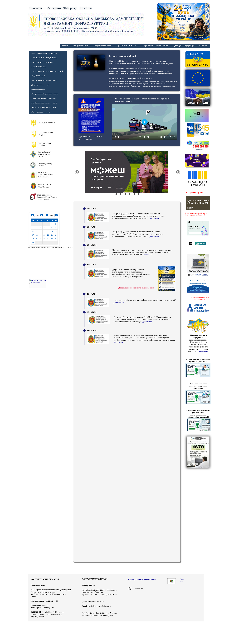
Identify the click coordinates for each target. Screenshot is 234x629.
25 (37, 239)
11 (37, 231)
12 (40, 231)
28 (48, 239)
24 (33, 239)
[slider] (127, 137)
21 (48, 235)
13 (44, 231)
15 (52, 231)
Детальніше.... (148, 322)
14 (48, 231)
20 (44, 235)
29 (52, 239)
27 (44, 239)
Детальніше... (203, 351)
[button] (77, 172)
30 (56, 239)
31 (33, 242)
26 (40, 239)
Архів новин (182, 580)
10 (33, 231)
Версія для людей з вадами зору (142, 579)
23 (56, 235)
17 (33, 235)
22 (52, 235)
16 (56, 231)
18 (37, 235)
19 (40, 235)
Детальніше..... (149, 255)
